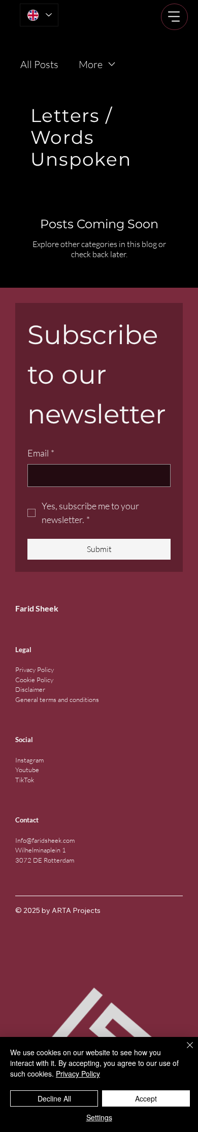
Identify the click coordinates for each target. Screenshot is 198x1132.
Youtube (27, 770)
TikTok (24, 780)
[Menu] (174, 17)
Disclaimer (30, 689)
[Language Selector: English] (39, 15)
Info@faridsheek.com (45, 840)
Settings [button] (99, 1117)
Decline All (54, 1098)
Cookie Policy (34, 680)
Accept (146, 1098)
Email (40, 452)
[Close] (184, 1051)
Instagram (29, 760)
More (91, 64)
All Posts (39, 64)
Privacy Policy (34, 669)
